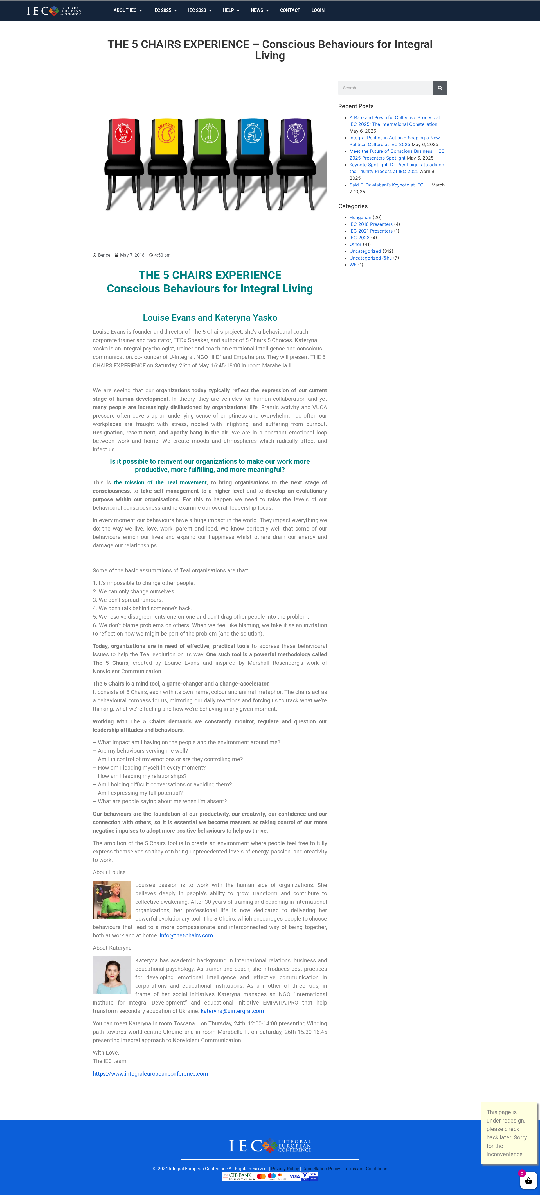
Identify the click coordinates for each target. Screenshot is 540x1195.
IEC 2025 (162, 10)
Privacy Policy (285, 1168)
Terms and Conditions (365, 1168)
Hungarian (360, 217)
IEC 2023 (197, 10)
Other (355, 244)
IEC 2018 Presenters (371, 224)
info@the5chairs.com (186, 935)
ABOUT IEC (125, 10)
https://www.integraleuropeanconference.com (150, 1073)
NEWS (257, 10)
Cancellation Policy (321, 1168)
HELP (228, 10)
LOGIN (318, 10)
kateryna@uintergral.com (232, 1011)
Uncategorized (365, 251)
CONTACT (290, 10)
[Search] (440, 88)
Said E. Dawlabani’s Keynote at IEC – (390, 185)
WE (353, 264)
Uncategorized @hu (371, 258)
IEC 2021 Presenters (371, 231)
